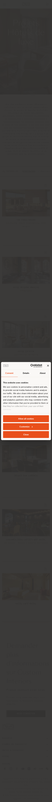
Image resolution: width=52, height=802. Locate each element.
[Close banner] (48, 366)
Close (26, 434)
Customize (24, 426)
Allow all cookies (26, 419)
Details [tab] (26, 373)
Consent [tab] (9, 373)
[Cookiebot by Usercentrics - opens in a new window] (31, 365)
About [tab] (43, 373)
